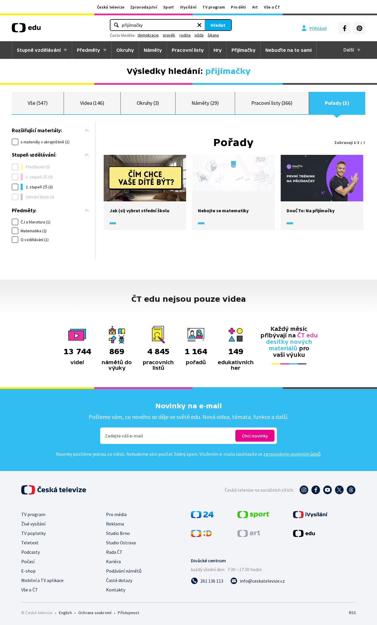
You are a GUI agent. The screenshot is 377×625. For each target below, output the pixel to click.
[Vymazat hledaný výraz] (199, 25)
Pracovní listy (188, 50)
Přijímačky (244, 50)
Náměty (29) (205, 103)
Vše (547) (37, 103)
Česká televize (110, 7)
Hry (218, 50)
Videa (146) (92, 103)
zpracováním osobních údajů (291, 454)
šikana (213, 35)
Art (255, 7)
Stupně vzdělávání (39, 50)
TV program (213, 7)
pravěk (169, 35)
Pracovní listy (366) (272, 103)
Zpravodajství (143, 7)
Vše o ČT (272, 7)
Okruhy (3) (148, 103)
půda (199, 35)
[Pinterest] (359, 28)
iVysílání (188, 7)
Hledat (218, 25)
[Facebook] (344, 28)
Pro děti (238, 7)
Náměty (153, 50)
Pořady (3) (337, 103)
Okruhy (125, 50)
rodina (185, 35)
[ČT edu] (26, 29)
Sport (168, 7)
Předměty (88, 50)
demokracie (148, 35)
